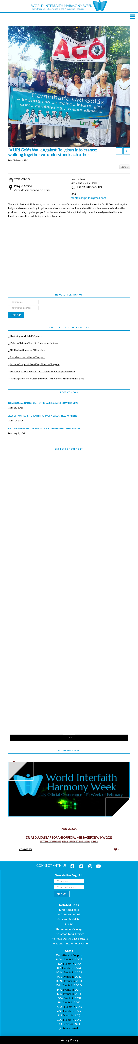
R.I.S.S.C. (69, 924)
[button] (132, 16)
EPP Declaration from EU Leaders (27, 350)
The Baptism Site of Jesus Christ (69, 943)
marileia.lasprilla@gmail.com (88, 197)
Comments (25, 849)
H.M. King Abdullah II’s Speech (26, 336)
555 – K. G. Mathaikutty (31, 468)
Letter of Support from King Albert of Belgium (34, 364)
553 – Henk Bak (26, 650)
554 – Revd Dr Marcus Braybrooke (39, 559)
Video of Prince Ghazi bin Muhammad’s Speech (35, 343)
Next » (69, 737)
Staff (17, 537)
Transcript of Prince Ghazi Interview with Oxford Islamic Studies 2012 (47, 378)
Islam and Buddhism (69, 919)
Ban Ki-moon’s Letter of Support (27, 357)
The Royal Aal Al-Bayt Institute (69, 938)
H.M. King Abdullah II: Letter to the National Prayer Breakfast (42, 371)
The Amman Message (69, 929)
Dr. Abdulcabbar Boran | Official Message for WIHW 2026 (69, 837)
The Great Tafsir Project (69, 934)
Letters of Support (69, 449)
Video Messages (69, 750)
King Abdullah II (69, 909)
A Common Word (69, 914)
